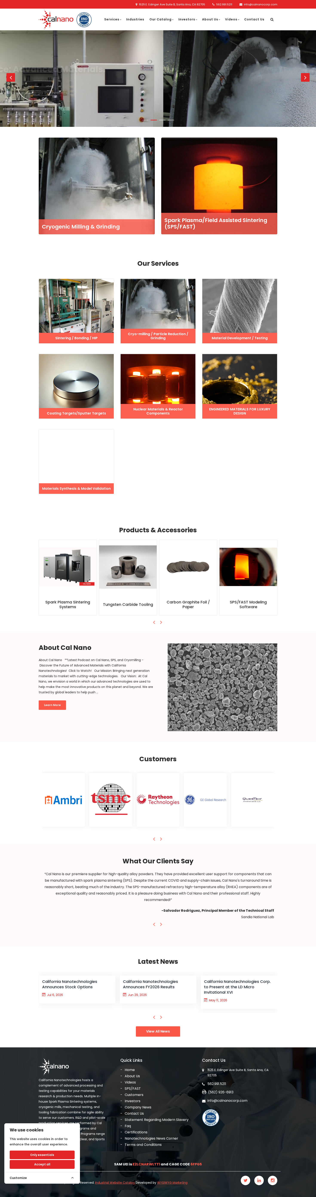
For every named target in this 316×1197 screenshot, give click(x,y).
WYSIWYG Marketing (172, 1182)
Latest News (158, 961)
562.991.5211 (224, 4)
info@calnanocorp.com (260, 4)
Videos (231, 19)
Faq (128, 1125)
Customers (134, 1094)
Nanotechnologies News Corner (151, 1138)
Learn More (47, 94)
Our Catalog (160, 19)
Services (111, 19)
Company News (138, 1107)
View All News (158, 1031)
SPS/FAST (133, 1088)
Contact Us (254, 19)
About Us (210, 19)
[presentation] (154, 622)
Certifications (136, 1132)
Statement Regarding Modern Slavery (157, 1119)
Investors (186, 19)
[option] (158, 78)
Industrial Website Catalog (115, 1182)
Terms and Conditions (143, 1144)
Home (130, 1069)
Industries (135, 19)
